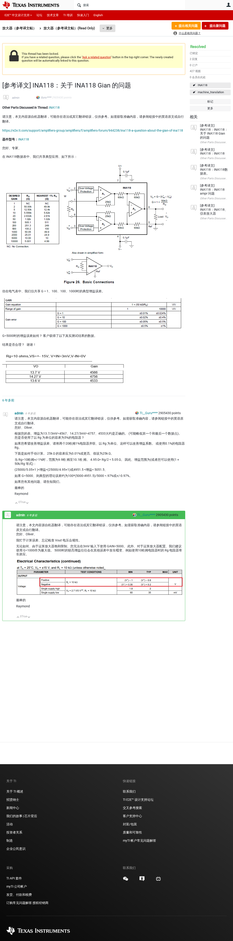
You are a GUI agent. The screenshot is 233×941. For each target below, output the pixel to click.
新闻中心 (12, 808)
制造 (9, 840)
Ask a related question (96, 57)
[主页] (34, 5)
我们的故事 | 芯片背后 (21, 816)
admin (15, 97)
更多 (109, 28)
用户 (228, 5)
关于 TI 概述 (14, 791)
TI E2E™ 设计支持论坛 (138, 799)
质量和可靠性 (133, 832)
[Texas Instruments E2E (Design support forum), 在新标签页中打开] (142, 880)
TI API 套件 (14, 878)
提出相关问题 (188, 26)
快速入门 (83, 15)
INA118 (202, 85)
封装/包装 (130, 824)
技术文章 (53, 15)
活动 (9, 824)
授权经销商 (40, 903)
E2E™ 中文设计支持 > (18, 15)
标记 (210, 101)
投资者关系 (14, 832)
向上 (16, 503)
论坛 (39, 15)
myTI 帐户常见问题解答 (139, 840)
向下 (27, 503)
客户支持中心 (132, 816)
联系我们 (129, 791)
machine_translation (211, 92)
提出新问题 (217, 26)
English (98, 15)
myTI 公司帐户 (16, 886)
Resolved (198, 46)
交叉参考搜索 (132, 808)
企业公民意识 (15, 849)
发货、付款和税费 (19, 894)
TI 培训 (68, 15)
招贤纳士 (12, 799)
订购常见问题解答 (19, 903)
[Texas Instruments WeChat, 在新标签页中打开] (125, 880)
